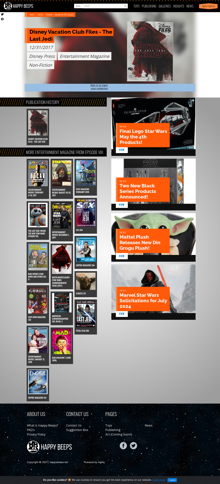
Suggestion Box (77, 430)
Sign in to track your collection (99, 87)
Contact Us (74, 425)
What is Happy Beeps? (42, 425)
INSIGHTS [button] (178, 5)
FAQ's (31, 430)
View (122, 150)
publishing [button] (149, 5)
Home (32, 14)
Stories (40, 14)
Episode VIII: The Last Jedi (64, 14)
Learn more (158, 479)
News (189, 5)
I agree (172, 480)
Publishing (112, 430)
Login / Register (208, 6)
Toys (136, 5)
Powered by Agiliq (94, 462)
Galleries (165, 5)
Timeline (49, 14)
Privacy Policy (36, 434)
